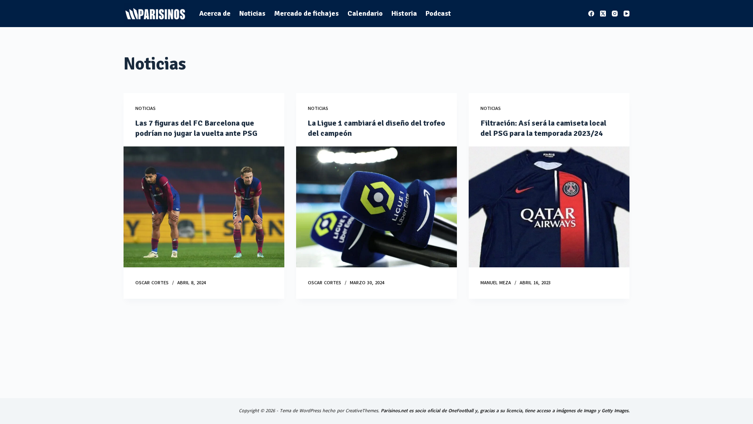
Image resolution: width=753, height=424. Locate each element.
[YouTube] (626, 13)
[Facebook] (591, 13)
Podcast (438, 13)
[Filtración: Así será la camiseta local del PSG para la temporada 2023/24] (549, 206)
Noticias (252, 13)
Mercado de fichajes (306, 13)
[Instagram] (615, 13)
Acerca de (215, 13)
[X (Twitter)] (603, 13)
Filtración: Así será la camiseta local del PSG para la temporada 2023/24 (543, 128)
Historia (404, 13)
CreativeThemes (362, 411)
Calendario (365, 13)
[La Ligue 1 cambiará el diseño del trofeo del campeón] (376, 206)
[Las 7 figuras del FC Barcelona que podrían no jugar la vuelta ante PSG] (204, 206)
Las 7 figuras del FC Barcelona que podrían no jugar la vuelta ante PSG (196, 128)
